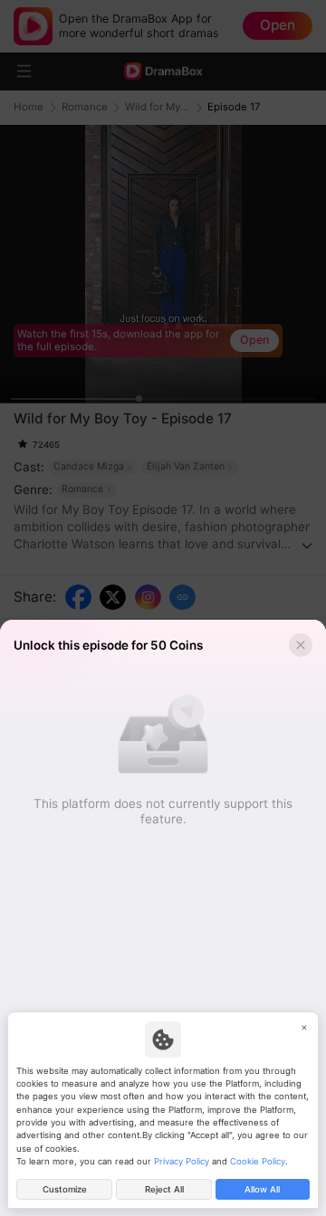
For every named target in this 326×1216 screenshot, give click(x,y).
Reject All (164, 1189)
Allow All (262, 1189)
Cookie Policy (257, 1161)
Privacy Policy (181, 1161)
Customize (65, 1189)
